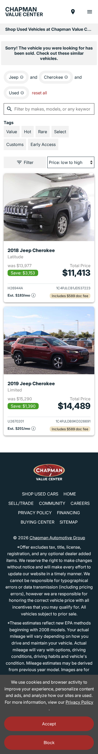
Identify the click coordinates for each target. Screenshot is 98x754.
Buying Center (37, 522)
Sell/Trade (21, 503)
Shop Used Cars (40, 493)
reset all (39, 92)
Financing (68, 512)
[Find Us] (73, 11)
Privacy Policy (35, 512)
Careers (80, 503)
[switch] (89, 11)
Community (52, 503)
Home (70, 493)
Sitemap (69, 522)
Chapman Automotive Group (57, 537)
